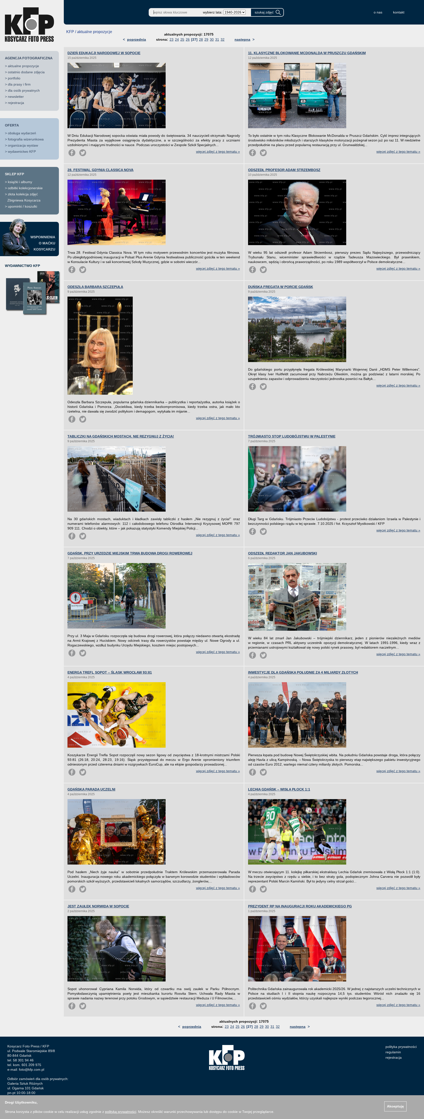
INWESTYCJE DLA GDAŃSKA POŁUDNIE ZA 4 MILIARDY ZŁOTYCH (303, 672)
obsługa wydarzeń (22, 133)
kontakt (398, 12)
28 (201, 39)
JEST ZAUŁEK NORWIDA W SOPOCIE (98, 906)
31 (217, 39)
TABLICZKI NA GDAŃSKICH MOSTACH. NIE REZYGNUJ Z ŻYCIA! (120, 436)
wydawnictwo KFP (22, 151)
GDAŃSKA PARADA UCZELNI (91, 789)
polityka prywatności (401, 1047)
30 (212, 39)
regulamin (393, 1052)
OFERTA (12, 125)
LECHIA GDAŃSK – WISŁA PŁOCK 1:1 (279, 789)
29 (206, 39)
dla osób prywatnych (24, 90)
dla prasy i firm (19, 84)
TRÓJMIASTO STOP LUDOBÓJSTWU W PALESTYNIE (291, 436)
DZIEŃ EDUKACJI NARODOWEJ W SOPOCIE (103, 53)
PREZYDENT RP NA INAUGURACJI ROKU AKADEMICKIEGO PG (300, 906)
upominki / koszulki (22, 206)
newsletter (16, 97)
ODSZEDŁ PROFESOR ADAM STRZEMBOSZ (284, 170)
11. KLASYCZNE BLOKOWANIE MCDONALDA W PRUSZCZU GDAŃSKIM (307, 53)
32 (223, 39)
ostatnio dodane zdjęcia (26, 72)
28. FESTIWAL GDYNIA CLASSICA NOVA (100, 170)
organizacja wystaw (23, 145)
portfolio (14, 78)
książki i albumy (20, 182)
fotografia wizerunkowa (26, 139)
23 (171, 39)
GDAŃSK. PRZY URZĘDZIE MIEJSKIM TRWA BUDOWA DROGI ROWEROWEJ (129, 553)
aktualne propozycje (23, 66)
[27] (194, 39)
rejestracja (16, 103)
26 (188, 39)
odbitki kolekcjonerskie (25, 188)
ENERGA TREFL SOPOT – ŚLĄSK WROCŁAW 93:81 (109, 672)
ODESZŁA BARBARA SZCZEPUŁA (95, 287)
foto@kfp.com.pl (31, 1069)
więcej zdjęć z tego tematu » (218, 151)
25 (182, 39)
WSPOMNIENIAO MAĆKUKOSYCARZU (42, 243)
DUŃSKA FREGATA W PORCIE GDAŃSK (280, 287)
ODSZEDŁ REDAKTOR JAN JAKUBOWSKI (282, 553)
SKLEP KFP (14, 174)
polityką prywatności (120, 1112)
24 (177, 39)
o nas (378, 12)
